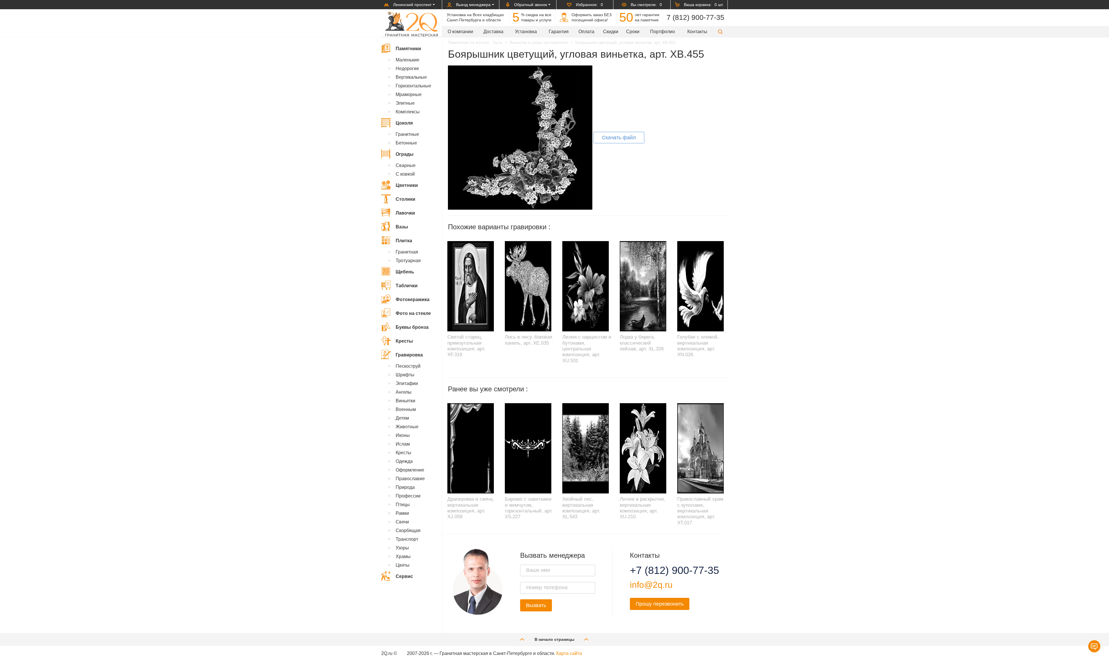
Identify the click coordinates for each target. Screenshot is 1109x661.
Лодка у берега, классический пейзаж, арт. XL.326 (642, 343)
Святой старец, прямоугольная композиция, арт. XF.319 (466, 345)
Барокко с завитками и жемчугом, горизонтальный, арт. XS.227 (529, 507)
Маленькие (407, 59)
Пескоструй (408, 366)
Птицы (403, 504)
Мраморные (409, 94)
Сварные (406, 165)
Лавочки (405, 213)
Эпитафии (407, 383)
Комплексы (408, 111)
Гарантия (559, 31)
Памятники (408, 48)
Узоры (402, 547)
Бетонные (406, 142)
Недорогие (407, 68)
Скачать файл (619, 137)
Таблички (407, 285)
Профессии (408, 495)
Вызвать (536, 605)
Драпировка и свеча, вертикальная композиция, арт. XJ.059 (470, 507)
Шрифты (405, 374)
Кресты (404, 341)
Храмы (403, 556)
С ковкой (405, 174)
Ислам (403, 444)
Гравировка (409, 354)
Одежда (404, 461)
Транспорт (407, 539)
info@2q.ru (651, 584)
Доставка (493, 31)
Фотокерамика (412, 299)
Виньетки (405, 400)
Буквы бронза (412, 327)
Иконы (403, 435)
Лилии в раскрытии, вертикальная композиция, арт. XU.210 (642, 507)
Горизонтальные (413, 85)
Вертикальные (411, 77)
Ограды (405, 154)
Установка (526, 31)
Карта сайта (569, 653)
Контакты (697, 31)
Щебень (405, 271)
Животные (407, 426)
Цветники (407, 185)
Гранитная (407, 251)
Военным (406, 409)
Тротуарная (408, 260)
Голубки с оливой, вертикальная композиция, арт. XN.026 (698, 345)
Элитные (405, 103)
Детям (402, 418)
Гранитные (407, 134)
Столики (405, 199)
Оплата (586, 31)
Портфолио (662, 31)
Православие (410, 478)
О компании (460, 31)
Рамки (402, 513)
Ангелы (404, 392)
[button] (720, 31)
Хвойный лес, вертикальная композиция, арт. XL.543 (581, 507)
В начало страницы (554, 639)
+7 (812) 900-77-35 (667, 570)
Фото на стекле (413, 313)
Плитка (404, 240)
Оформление (410, 469)
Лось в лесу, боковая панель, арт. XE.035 (528, 339)
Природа (405, 487)
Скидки (610, 31)
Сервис (404, 576)
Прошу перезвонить (660, 604)
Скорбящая (408, 530)
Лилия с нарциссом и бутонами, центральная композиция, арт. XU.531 (586, 348)
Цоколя (404, 123)
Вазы (402, 226)
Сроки (632, 31)
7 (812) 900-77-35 (695, 17)
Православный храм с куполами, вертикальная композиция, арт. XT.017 (700, 510)
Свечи (402, 521)
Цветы (403, 565)
